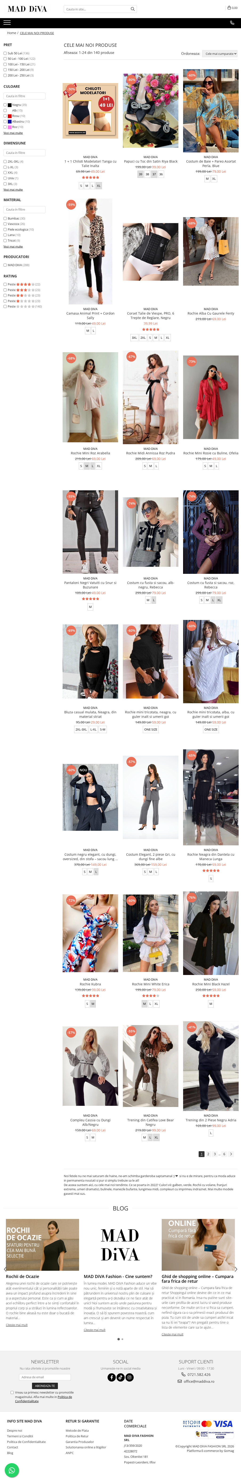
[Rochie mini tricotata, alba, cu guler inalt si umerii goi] (211, 661)
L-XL (11, 167)
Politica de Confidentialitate (26, 1442)
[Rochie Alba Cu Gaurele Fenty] (211, 251)
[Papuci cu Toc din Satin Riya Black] (150, 111)
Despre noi (14, 1430)
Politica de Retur (77, 1436)
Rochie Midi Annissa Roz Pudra (150, 453)
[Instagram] (129, 1377)
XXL (10, 172)
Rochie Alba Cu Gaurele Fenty (211, 313)
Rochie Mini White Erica (150, 984)
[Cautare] (133, 9)
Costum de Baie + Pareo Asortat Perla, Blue (211, 163)
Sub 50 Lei (15, 53)
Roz (15, 127)
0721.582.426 (199, 1374)
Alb (14, 110)
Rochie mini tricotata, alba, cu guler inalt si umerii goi (210, 714)
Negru (17, 105)
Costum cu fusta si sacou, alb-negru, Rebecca (150, 584)
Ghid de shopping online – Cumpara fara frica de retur (197, 1279)
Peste (12, 284)
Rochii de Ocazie (22, 1276)
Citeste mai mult (17, 1325)
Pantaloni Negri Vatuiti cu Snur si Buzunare (90, 584)
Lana (11, 235)
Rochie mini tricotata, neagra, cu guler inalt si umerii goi (150, 714)
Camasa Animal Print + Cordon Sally (90, 315)
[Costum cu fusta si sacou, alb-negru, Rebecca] (150, 532)
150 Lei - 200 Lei (18, 70)
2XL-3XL (13, 161)
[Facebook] (112, 1377)
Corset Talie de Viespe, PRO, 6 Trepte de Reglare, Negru (150, 315)
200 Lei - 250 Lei (18, 75)
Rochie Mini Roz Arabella (90, 453)
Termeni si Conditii (20, 1436)
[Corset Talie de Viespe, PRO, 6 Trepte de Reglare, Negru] (150, 251)
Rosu (16, 116)
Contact (12, 1447)
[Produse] (8, 24)
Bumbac (13, 218)
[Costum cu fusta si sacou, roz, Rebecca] (211, 532)
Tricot (12, 240)
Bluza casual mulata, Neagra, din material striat (90, 714)
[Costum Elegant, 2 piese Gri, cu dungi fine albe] (150, 797)
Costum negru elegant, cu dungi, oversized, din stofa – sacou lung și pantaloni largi (90, 856)
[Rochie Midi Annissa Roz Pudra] (150, 397)
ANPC (70, 1453)
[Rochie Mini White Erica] (150, 933)
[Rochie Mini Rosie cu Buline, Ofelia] (211, 397)
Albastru (18, 121)
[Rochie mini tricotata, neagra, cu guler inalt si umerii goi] (150, 661)
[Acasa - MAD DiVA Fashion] (27, 9)
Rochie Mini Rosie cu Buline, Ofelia (210, 453)
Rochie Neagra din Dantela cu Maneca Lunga (210, 856)
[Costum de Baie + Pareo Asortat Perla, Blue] (211, 110)
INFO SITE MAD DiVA (24, 1421)
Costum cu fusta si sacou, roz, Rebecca (210, 584)
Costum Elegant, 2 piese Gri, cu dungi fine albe (150, 856)
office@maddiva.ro (198, 1381)
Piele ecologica (18, 229)
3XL (10, 184)
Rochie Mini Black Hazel (211, 984)
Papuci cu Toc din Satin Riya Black (150, 161)
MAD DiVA (15, 265)
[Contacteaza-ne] (232, 23)
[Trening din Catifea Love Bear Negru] (150, 1066)
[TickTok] (120, 1377)
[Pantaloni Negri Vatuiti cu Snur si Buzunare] (90, 532)
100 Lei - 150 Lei (18, 64)
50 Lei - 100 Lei (18, 58)
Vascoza (13, 224)
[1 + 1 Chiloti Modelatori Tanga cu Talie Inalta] (90, 111)
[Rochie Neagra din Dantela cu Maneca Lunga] (211, 797)
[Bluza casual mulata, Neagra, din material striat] (90, 661)
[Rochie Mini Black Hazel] (211, 933)
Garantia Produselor (80, 1442)
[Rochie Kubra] (90, 933)
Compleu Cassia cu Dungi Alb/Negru (90, 1122)
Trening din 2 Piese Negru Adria (211, 1120)
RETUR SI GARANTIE (82, 1421)
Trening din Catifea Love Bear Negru (150, 1122)
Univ (11, 178)
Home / (13, 33)
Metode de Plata (77, 1430)
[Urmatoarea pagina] (231, 1154)
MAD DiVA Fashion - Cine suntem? (118, 1276)
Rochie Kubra (90, 984)
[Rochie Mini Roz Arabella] (90, 397)
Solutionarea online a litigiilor (86, 1447)
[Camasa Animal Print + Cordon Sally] (90, 251)
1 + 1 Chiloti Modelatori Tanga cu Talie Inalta (90, 163)
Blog (10, 1453)
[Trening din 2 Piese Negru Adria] (211, 1066)
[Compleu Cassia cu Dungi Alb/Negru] (90, 1066)
